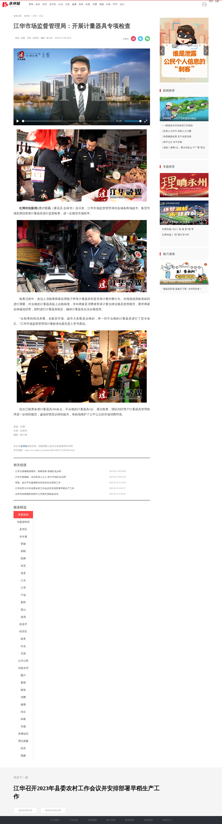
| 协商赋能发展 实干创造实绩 (176, 136)
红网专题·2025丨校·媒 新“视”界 (178, 229)
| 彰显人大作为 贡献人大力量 (176, 131)
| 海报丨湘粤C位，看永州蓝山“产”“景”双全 (183, 147)
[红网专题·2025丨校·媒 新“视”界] (184, 50)
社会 (60, 4)
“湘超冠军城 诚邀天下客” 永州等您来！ (182, 289)
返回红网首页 (25, 810)
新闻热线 (129, 820)
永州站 (27, 16)
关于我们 (54, 820)
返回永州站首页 (53, 810)
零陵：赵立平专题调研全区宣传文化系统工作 (38, 482)
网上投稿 (111, 820)
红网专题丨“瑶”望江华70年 (175, 235)
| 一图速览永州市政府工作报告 (177, 125)
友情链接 (148, 820)
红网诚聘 (92, 820)
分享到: (126, 39)
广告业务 (73, 820)
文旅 (67, 4)
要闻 (31, 4)
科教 (88, 4)
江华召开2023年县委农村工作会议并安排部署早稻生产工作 (44, 488)
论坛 (122, 4)
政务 (38, 4)
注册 (217, 1)
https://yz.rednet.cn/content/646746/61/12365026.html (50, 450)
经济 (44, 4)
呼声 (115, 4)
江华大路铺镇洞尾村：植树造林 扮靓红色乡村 (38, 471)
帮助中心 (167, 820)
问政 (108, 4)
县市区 (52, 4)
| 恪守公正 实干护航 (172, 142)
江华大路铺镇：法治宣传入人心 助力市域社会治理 (40, 477)
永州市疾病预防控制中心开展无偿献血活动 (36, 494)
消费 (94, 4)
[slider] (68, 121)
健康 (74, 4)
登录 (211, 1)
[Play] (81, 87)
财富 (81, 4)
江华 (34, 16)
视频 (101, 4)
